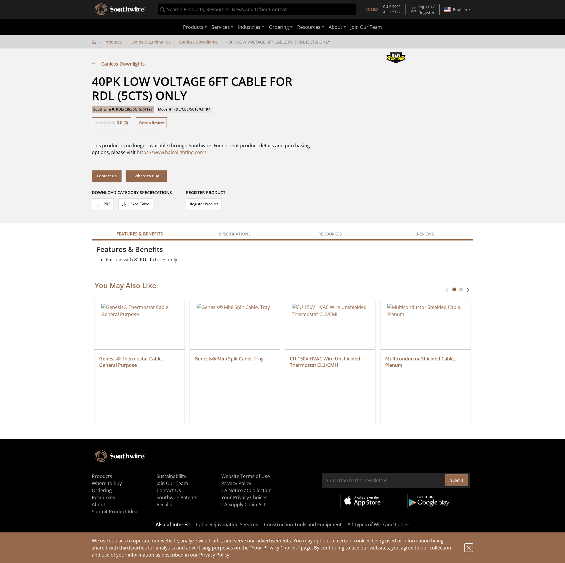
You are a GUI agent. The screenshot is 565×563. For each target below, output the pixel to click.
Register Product (204, 203)
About (98, 504)
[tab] (454, 289)
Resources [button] (308, 27)
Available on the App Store (362, 501)
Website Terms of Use (245, 476)
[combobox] (257, 9)
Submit (456, 480)
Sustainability (171, 476)
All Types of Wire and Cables (379, 524)
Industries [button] (249, 27)
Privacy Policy (214, 555)
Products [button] (193, 27)
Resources (103, 497)
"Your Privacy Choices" (275, 547)
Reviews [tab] (425, 234)
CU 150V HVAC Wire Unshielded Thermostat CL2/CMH (325, 361)
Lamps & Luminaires (150, 42)
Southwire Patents (177, 497)
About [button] (335, 27)
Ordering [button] (279, 27)
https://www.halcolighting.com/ (171, 152)
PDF (106, 203)
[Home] (94, 42)
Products (113, 42)
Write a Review (151, 122)
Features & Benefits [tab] (140, 234)
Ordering (102, 490)
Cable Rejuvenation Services (227, 524)
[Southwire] (120, 9)
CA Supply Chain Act (243, 504)
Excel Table (139, 203)
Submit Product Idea (114, 511)
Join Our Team (366, 27)
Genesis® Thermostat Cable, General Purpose (131, 361)
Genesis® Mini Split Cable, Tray (229, 358)
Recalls (164, 504)
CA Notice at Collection (246, 490)
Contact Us (107, 175)
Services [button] (221, 27)
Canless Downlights (198, 42)
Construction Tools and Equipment (303, 524)
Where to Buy (146, 175)
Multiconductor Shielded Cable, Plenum (420, 361)
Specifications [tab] (235, 234)
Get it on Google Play (429, 501)
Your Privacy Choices (244, 497)
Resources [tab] (330, 234)
